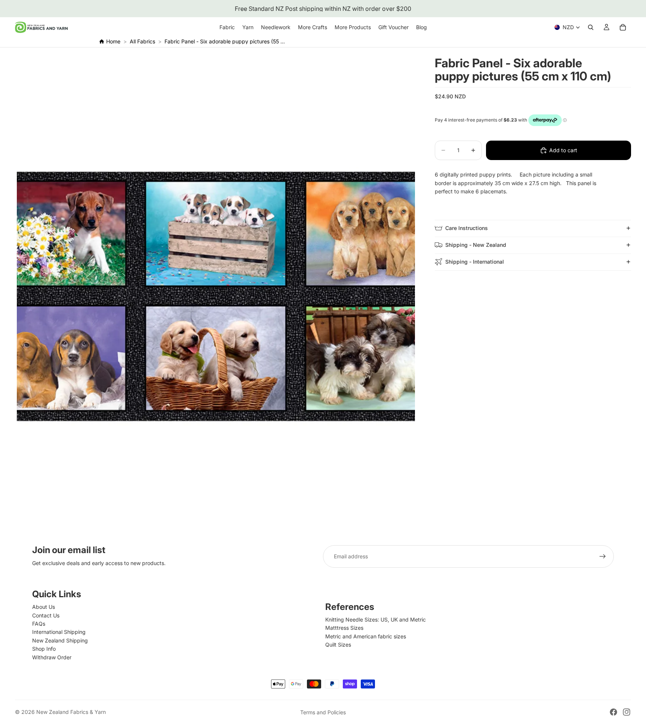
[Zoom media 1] (216, 296)
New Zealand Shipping (60, 640)
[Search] (590, 27)
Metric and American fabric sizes (365, 636)
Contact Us (45, 615)
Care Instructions (466, 228)
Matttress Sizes (344, 628)
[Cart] (623, 27)
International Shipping (59, 632)
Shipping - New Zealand (475, 245)
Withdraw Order (51, 657)
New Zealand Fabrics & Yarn (71, 712)
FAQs (38, 623)
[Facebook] (613, 712)
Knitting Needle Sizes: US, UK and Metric (375, 619)
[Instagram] (626, 712)
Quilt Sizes (338, 644)
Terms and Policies (323, 712)
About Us (43, 607)
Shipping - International (474, 261)
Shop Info (44, 648)
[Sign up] (602, 556)
